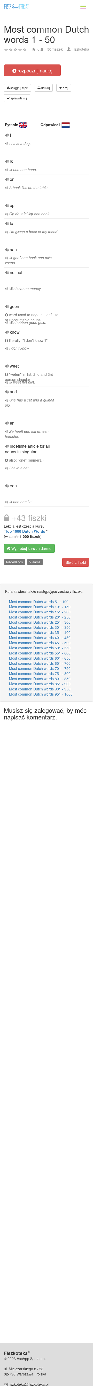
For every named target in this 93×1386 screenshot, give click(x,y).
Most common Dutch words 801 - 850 (40, 678)
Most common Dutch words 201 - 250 (40, 617)
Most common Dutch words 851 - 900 (40, 683)
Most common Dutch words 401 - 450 (40, 637)
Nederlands (14, 561)
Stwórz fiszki (76, 562)
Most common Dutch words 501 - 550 (40, 647)
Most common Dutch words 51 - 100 (38, 601)
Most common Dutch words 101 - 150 (40, 606)
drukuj (45, 88)
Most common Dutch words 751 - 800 (40, 673)
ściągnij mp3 (19, 88)
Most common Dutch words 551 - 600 (40, 652)
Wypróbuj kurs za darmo (30, 548)
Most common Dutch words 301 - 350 (40, 627)
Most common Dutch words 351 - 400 (40, 632)
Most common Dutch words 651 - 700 (40, 663)
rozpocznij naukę (34, 70)
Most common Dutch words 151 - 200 (40, 611)
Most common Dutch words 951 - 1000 (41, 694)
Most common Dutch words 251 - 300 (40, 622)
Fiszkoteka (80, 49)
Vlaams (35, 561)
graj (65, 88)
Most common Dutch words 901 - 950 (40, 688)
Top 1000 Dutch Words (25, 531)
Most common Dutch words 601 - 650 (40, 658)
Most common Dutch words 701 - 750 (40, 668)
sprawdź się (18, 98)
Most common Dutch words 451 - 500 (40, 642)
